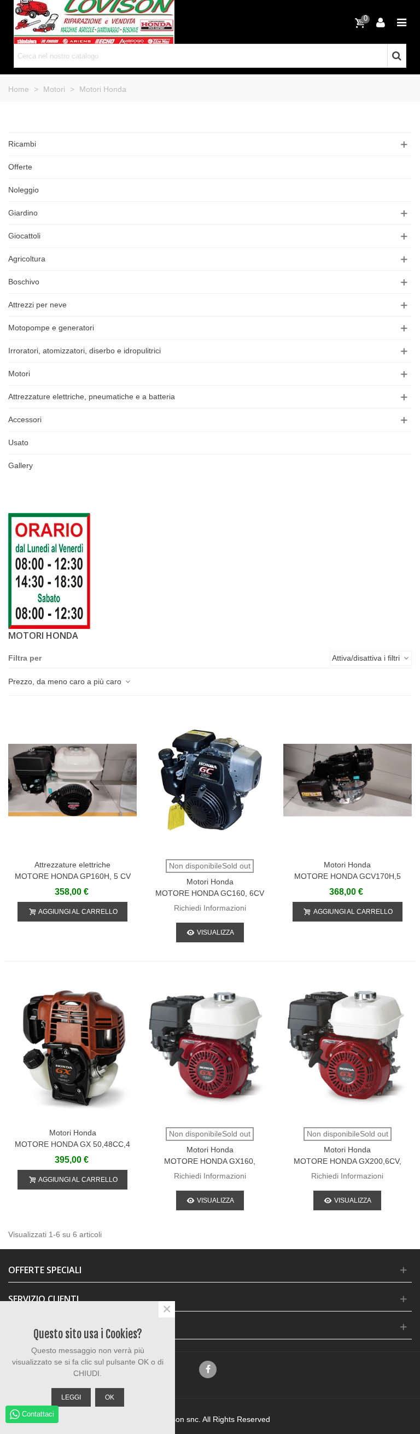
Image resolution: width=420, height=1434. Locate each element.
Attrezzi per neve (37, 304)
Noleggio (23, 189)
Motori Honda (210, 881)
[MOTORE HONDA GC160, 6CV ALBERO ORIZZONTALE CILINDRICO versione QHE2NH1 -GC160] (209, 780)
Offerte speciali (44, 1270)
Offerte (20, 166)
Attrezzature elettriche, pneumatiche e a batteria (91, 396)
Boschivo (23, 281)
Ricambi (22, 143)
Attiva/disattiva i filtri (367, 658)
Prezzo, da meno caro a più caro (66, 681)
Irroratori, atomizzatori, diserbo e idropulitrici (84, 350)
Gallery (20, 465)
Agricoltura (26, 258)
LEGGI (71, 1397)
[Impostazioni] (380, 21)
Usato (18, 442)
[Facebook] (208, 1369)
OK (109, 1397)
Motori (19, 373)
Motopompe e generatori (51, 327)
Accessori (25, 419)
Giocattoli (24, 235)
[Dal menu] (401, 21)
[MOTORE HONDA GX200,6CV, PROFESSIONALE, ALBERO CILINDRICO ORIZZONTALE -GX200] (347, 1048)
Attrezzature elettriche (72, 864)
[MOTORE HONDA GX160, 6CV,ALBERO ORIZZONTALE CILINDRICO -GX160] (209, 1048)
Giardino (23, 212)
